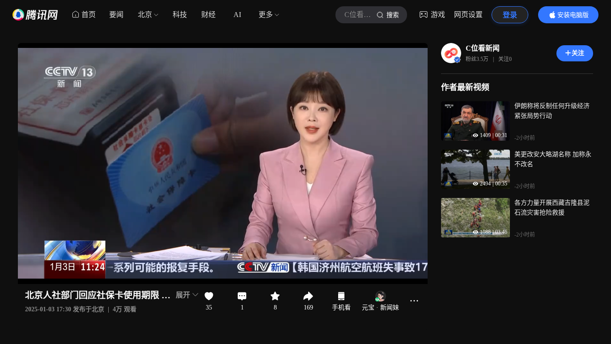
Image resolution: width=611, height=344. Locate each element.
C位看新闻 (483, 48)
